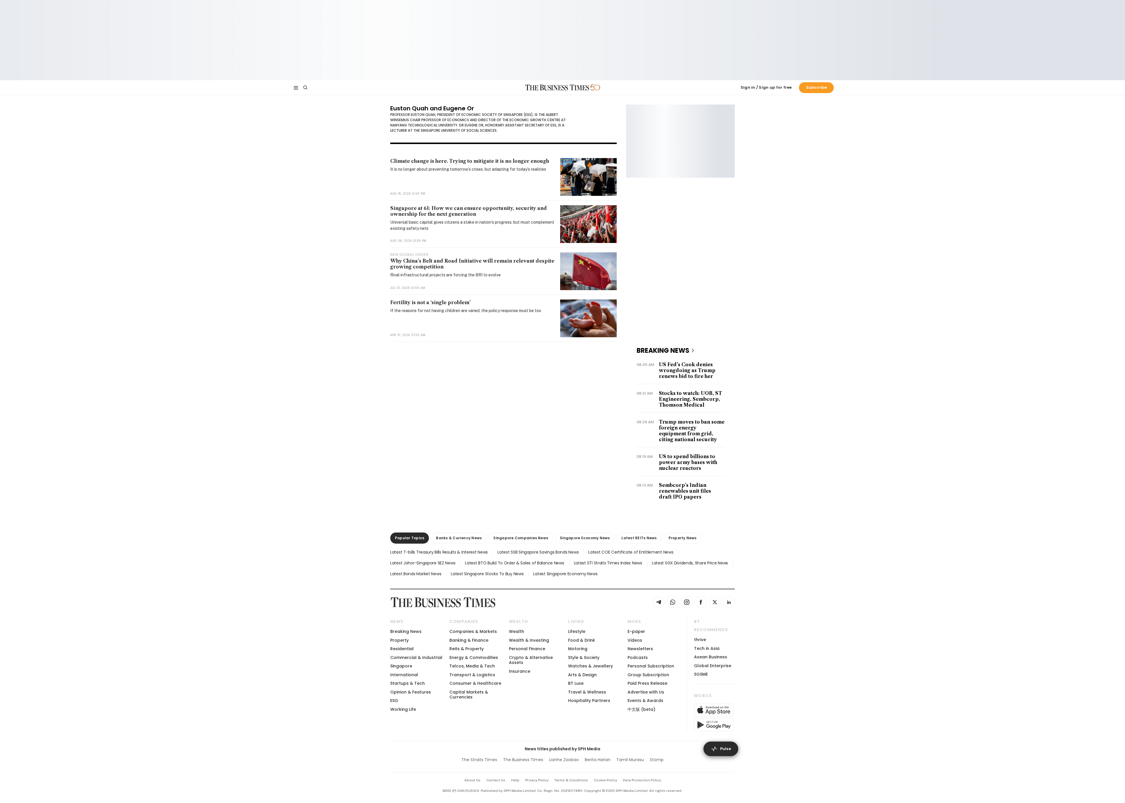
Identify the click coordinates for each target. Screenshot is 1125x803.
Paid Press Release (647, 683)
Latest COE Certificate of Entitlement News (630, 552)
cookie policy (605, 780)
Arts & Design (582, 675)
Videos (635, 640)
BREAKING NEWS (663, 350)
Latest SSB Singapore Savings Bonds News (538, 552)
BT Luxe (576, 683)
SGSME (701, 674)
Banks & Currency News (459, 537)
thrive (700, 640)
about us (472, 780)
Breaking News (406, 631)
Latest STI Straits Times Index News (608, 563)
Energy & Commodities (473, 657)
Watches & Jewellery (590, 666)
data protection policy (642, 780)
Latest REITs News (639, 537)
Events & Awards (645, 700)
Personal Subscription (651, 666)
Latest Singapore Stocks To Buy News (487, 574)
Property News (683, 537)
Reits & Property (466, 649)
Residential (402, 649)
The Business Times (523, 760)
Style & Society (583, 657)
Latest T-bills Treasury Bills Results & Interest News (439, 552)
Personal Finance (527, 649)
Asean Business (710, 657)
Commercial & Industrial (416, 657)
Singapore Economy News (585, 537)
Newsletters (640, 649)
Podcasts (638, 657)
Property (399, 640)
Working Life (403, 709)
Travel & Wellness (587, 692)
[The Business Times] (557, 87)
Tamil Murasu (630, 760)
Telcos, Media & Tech (472, 666)
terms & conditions (571, 780)
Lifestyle (576, 631)
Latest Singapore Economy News (565, 574)
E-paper (636, 631)
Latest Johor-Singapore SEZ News (422, 563)
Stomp (657, 760)
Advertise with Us (646, 692)
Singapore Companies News (520, 537)
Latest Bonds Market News (415, 574)
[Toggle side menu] (296, 87)
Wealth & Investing (529, 640)
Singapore (401, 666)
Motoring (577, 649)
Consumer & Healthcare (475, 683)
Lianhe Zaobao (564, 760)
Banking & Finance (468, 640)
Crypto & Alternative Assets (531, 660)
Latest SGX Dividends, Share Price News (690, 563)
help (515, 780)
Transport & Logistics (472, 675)
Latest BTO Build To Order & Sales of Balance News (514, 563)
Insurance (519, 671)
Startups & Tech (407, 683)
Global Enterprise (712, 666)
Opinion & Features (410, 692)
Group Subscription (648, 675)
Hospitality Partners (589, 700)
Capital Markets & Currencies (468, 694)
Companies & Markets (473, 631)
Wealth (516, 631)
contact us (495, 780)
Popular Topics (409, 537)
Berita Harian (598, 760)
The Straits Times (479, 760)
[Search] (305, 87)
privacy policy (536, 780)
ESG (394, 700)
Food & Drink (581, 640)
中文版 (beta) (641, 709)
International (404, 675)
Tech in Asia (707, 648)
